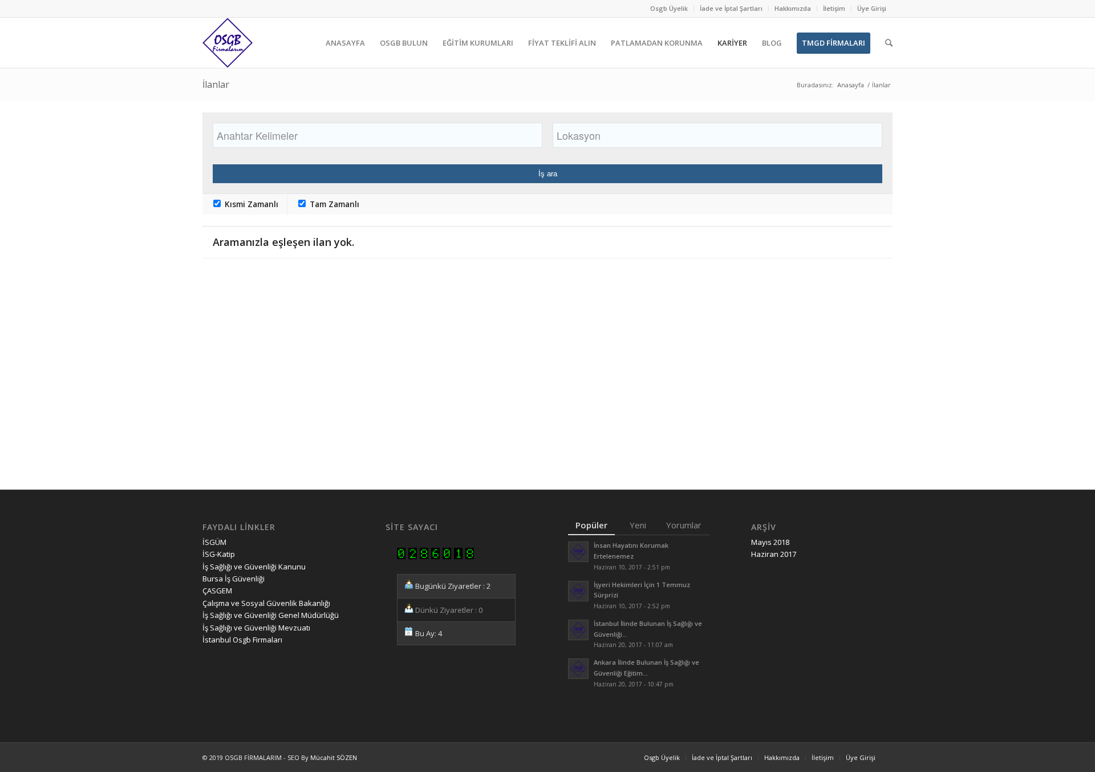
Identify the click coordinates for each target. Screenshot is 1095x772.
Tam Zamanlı (333, 204)
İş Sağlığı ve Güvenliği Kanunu (254, 566)
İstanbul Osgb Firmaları (242, 639)
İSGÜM (214, 542)
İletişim (834, 8)
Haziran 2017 (773, 554)
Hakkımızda (792, 8)
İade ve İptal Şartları (731, 8)
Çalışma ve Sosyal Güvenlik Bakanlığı (266, 603)
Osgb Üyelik (669, 8)
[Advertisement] (544, 391)
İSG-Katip (218, 554)
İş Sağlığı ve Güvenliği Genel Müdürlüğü (270, 615)
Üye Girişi (871, 8)
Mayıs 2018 (770, 542)
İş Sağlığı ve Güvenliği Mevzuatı (256, 628)
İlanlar (215, 84)
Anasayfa (850, 84)
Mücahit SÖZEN (333, 757)
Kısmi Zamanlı (250, 204)
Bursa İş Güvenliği (233, 578)
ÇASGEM (217, 590)
